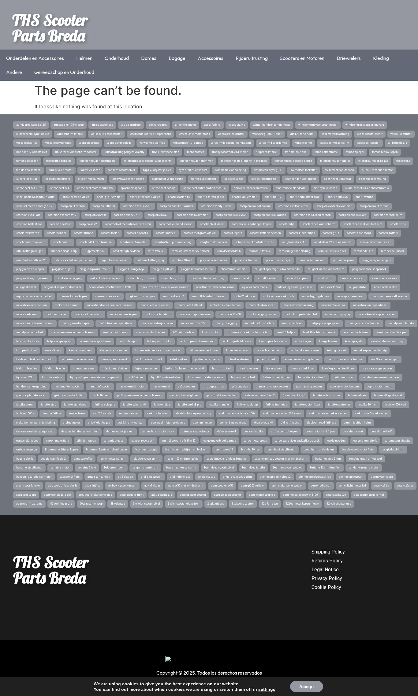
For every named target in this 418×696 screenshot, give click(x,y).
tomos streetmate (326, 152)
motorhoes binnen (67, 305)
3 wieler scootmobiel (146, 503)
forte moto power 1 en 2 (259, 395)
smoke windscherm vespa (251, 188)
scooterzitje (286, 224)
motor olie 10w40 (229, 314)
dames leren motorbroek (158, 431)
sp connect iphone (132, 188)
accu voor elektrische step (95, 494)
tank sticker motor (61, 170)
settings (266, 689)
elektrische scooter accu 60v (237, 413)
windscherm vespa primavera (364, 124)
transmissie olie (296, 152)
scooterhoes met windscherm (362, 224)
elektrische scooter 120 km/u (282, 413)
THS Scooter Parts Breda (50, 27)
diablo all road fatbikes (321, 422)
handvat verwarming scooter (380, 377)
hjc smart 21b (25, 377)
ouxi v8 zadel (241, 278)
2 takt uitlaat (215, 503)
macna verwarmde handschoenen (73, 332)
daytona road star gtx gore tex (35, 431)
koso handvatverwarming (387, 341)
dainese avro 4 (226, 431)
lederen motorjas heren (95, 341)
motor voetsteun (27, 314)
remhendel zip (363, 251)
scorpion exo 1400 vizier (192, 215)
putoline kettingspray (150, 260)
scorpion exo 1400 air (352, 215)
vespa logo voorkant (58, 142)
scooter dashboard (359, 233)
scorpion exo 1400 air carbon (312, 215)
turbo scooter (195, 152)
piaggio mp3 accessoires (197, 269)
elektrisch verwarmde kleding (35, 422)
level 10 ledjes (286, 332)
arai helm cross (180, 476)
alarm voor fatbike (28, 485)
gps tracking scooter (309, 386)
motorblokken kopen (261, 305)
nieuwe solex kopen (108, 296)
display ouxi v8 (263, 422)
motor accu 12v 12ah (194, 323)
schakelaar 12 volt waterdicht (333, 242)
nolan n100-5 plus (385, 287)
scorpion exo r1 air (28, 215)
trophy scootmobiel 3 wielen (230, 152)
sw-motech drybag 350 (268, 170)
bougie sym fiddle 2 (53, 458)
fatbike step (48, 404)
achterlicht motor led (352, 485)
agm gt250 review (252, 485)
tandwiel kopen (90, 170)
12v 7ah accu (270, 503)
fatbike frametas (276, 404)
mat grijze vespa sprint (325, 323)
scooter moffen (166, 233)
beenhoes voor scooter (287, 467)
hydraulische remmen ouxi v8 (184, 368)
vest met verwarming (335, 133)
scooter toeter (110, 233)
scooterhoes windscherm (318, 224)
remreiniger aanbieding (294, 251)
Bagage (177, 58)
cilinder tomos (86, 440)
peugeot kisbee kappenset (369, 269)
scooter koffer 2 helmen (265, 233)
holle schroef (274, 368)
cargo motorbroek (255, 440)
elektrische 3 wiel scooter (371, 413)
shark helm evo (337, 196)
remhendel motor (392, 251)
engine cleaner (129, 413)
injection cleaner (146, 368)
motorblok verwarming (298, 305)
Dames (148, 58)
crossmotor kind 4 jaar (320, 431)
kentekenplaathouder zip (370, 350)
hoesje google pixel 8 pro (338, 368)
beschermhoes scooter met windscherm (281, 458)
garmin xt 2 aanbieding (222, 395)
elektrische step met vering (193, 413)
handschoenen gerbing (31, 386)
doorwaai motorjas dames (168, 422)
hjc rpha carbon (52, 377)
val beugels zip (397, 142)
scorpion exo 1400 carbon (270, 215)
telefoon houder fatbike (335, 160)
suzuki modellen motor (377, 170)
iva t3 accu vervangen (384, 359)
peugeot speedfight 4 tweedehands (277, 269)
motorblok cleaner (333, 305)
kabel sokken (178, 359)
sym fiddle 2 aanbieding (230, 170)
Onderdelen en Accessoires (35, 58)
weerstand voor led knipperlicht (150, 133)
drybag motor (71, 422)
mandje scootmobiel (29, 332)
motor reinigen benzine (195, 314)
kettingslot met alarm (304, 350)
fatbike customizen (307, 404)
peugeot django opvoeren (32, 278)
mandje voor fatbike (401, 323)
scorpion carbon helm (388, 215)
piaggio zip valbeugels (376, 260)
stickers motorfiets (57, 178)
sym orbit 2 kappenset (193, 170)
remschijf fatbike (259, 251)
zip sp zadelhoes (102, 124)
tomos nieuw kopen (385, 152)
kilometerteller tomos (203, 350)
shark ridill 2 (273, 196)
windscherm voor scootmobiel (318, 124)
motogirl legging (226, 323)
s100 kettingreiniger (29, 251)
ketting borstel (336, 350)
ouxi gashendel (26, 287)
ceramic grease (114, 440)
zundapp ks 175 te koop (69, 124)
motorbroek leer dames (225, 305)
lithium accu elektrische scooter (248, 332)
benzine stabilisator (29, 467)
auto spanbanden (99, 476)
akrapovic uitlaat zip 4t (62, 485)
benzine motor (60, 467)
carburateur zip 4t (365, 440)
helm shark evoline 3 (312, 377)
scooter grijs (331, 233)
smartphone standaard (291, 188)
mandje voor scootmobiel (364, 323)
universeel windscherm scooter (75, 152)
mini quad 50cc (292, 323)
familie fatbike (52, 413)
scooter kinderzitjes (302, 233)
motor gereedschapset (76, 323)
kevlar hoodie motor (269, 350)
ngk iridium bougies (142, 296)
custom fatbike (253, 431)
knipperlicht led (26, 350)
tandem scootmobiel (121, 170)
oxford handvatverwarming (207, 278)
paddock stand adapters (105, 278)
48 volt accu (117, 503)
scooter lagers (233, 233)
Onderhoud (117, 58)
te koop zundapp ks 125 (373, 160)
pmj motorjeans (343, 260)
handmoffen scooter (67, 386)
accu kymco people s (262, 494)
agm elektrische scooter (287, 485)
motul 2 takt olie (244, 296)
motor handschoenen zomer (35, 323)
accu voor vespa (26, 494)
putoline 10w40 (182, 260)
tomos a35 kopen (27, 160)
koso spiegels (354, 341)
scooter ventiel (56, 233)
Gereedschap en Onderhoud (64, 72)
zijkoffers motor (185, 124)
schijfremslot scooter (213, 242)
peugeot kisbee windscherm (326, 269)
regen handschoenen (115, 260)
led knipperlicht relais (236, 341)
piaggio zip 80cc (163, 269)
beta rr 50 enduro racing (183, 458)
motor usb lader (56, 314)
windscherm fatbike (70, 133)
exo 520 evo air (102, 413)
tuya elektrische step (165, 152)
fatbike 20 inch (367, 404)
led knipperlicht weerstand (197, 341)
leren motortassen (355, 332)
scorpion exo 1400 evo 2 (231, 215)
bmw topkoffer (83, 458)
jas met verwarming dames (301, 359)
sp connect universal (337, 178)
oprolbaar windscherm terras (215, 287)
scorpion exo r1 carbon (374, 206)
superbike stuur (26, 178)
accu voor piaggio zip (57, 494)
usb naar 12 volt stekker (31, 152)
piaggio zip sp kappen (30, 269)
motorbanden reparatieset (370, 305)
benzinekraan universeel (365, 458)
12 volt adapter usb (339, 503)
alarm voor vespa (382, 476)
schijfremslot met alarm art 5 (254, 242)
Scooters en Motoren (302, 58)
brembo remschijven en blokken (186, 449)
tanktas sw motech (28, 170)
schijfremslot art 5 (294, 242)
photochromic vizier (234, 269)
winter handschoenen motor (271, 124)
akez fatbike (92, 485)
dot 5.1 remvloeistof (130, 422)
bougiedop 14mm (393, 449)
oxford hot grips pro (141, 278)
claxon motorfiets (57, 440)
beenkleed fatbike (253, 467)
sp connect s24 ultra (29, 188)
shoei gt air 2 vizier (109, 196)
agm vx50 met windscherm (185, 485)
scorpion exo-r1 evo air (137, 206)
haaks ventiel (161, 386)
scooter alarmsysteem (30, 242)
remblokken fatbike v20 (31, 260)
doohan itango (202, 422)
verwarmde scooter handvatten (231, 142)
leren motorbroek (27, 341)
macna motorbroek (115, 332)
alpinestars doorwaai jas (315, 476)
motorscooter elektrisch (278, 296)
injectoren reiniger (115, 368)
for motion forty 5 (294, 395)
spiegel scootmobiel (264, 178)
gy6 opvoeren (186, 386)
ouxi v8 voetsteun (268, 278)
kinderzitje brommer (113, 350)
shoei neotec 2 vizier (75, 196)
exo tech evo (77, 413)
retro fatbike (156, 251)
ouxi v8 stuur (324, 278)
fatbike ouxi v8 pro (189, 404)
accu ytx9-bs (381, 485)
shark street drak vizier (145, 196)
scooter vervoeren (27, 233)
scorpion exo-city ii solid (216, 206)
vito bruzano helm (302, 133)
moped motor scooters (259, 323)
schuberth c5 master (133, 242)
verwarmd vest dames (273, 142)
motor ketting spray (337, 314)
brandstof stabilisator (281, 449)
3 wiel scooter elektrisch (184, 503)
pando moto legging (69, 278)
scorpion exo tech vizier (293, 206)
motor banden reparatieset (116, 323)
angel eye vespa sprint (237, 476)
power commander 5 (312, 260)
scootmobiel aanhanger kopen (251, 224)
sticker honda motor (91, 178)
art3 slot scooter (151, 476)
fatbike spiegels (105, 404)
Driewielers (349, 58)
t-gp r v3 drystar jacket (157, 170)
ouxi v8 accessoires (384, 278)
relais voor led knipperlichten (73, 260)
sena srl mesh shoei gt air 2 (34, 206)
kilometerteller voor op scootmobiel (158, 350)
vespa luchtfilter (401, 133)
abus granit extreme (29, 503)
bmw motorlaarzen (112, 458)
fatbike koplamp (247, 404)
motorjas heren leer (350, 296)
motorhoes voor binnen (31, 305)
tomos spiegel (355, 152)
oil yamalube (357, 287)
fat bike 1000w (25, 413)
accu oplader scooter (193, 494)
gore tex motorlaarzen (344, 386)
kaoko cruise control (149, 359)
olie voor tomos (331, 287)
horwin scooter (248, 368)
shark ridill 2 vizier (244, 196)
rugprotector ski (94, 251)
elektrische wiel (157, 413)
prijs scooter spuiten (213, 260)
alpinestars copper (351, 476)
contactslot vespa (27, 440)
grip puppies (240, 386)
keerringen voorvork (114, 359)
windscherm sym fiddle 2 (32, 133)
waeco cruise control (231, 133)
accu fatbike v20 (336, 494)
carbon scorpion (26, 449)
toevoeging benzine (59, 160)
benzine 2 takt (87, 467)
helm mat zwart (344, 377)
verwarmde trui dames (188, 142)
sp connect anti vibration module (204, 188)
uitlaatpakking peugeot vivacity (124, 152)
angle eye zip (206, 476)
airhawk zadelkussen (122, 485)
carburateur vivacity (397, 440)
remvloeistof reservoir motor (190, 251)
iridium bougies (26, 368)
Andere (14, 72)
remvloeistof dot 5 (229, 251)
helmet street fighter (276, 377)
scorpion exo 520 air (127, 215)
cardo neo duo (336, 440)
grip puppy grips (213, 386)
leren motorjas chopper (391, 332)
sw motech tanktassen (339, 170)
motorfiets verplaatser (155, 305)
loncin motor (210, 332)
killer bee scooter (237, 350)
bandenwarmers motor (364, 467)
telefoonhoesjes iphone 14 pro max (244, 160)
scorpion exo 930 (95, 215)
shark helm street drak (304, 196)
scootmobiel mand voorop (175, 224)
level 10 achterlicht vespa (319, 332)
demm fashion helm (357, 422)
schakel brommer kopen (375, 242)
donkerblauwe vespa (233, 422)
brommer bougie (146, 449)
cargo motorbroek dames (219, 440)
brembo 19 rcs (250, 449)
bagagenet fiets (70, 476)
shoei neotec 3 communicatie (35, 196)
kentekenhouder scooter (77, 359)
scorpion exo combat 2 (62, 215)
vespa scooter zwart (370, 133)
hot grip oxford (221, 368)
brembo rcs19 (224, 449)
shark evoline (364, 196)
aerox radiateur (321, 485)
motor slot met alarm (88, 314)
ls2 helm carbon (183, 332)
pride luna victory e (278, 260)
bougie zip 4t (24, 458)
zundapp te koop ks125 (31, 124)
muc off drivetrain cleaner (209, 296)
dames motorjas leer (120, 431)
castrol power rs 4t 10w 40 (179, 440)
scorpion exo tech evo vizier (334, 206)
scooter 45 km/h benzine (95, 242)
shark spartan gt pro (211, 196)
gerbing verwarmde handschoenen (139, 395)
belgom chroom (114, 467)
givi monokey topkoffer (69, 395)
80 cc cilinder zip (61, 503)
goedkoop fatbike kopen (31, 395)
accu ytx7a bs (405, 485)
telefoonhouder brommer (196, 160)
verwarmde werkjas (152, 142)
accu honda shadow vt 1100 (300, 494)
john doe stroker (238, 359)
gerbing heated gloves (184, 395)
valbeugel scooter (368, 142)
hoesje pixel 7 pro (302, 368)
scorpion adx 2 (88, 224)
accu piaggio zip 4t (132, 494)
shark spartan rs (179, 196)
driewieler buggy (99, 422)
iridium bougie (55, 368)
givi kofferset (100, 395)
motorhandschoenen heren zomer (109, 305)
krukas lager (303, 341)
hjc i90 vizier (135, 377)
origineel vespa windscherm (62, 287)
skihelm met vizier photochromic (367, 188)
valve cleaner (303, 142)
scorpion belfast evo (29, 224)
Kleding (381, 58)
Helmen (84, 58)
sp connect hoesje (163, 188)
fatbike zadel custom (326, 395)
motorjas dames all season (389, 296)
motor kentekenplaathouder (376, 314)
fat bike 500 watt (395, 404)
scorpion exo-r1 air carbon (176, 206)
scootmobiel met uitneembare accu (128, 224)
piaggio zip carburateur (95, 269)
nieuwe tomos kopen (73, 296)
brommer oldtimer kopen (61, 449)
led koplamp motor (159, 341)
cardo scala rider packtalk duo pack (297, 440)
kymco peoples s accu (273, 341)
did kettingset (290, 422)
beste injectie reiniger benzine (227, 458)
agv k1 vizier (152, 485)
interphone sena (84, 368)
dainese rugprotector (195, 431)
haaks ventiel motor (132, 386)
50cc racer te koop (91, 503)
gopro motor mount (379, 386)
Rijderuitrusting (252, 58)
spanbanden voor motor (300, 178)
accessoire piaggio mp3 (369, 494)
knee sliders (53, 350)
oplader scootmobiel (255, 287)
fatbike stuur (24, 404)
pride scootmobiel (246, 260)
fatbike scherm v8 (134, 404)
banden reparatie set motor (34, 476)
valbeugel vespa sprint (334, 142)
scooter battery (388, 233)
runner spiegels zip (64, 251)
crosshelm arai (353, 431)
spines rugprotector (203, 178)
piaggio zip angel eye (131, 269)
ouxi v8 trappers (297, 278)
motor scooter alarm (158, 314)
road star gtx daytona (126, 251)
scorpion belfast (60, 224)
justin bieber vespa (207, 359)
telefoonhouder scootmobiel (98, 160)
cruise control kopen (284, 431)
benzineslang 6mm (328, 458)
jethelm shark (266, 359)
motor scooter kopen (123, 314)
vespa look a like (26, 142)
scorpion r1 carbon (73, 206)
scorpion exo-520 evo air (255, 206)
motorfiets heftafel (189, 305)
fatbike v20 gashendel (388, 395)
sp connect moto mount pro (95, 188)
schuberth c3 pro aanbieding (173, 242)
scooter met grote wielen (200, 233)
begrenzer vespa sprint (181, 467)
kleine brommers (80, 350)
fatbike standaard (75, 404)
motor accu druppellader (157, 323)
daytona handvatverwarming (80, 431)
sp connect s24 (59, 188)
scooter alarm (62, 242)
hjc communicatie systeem (205, 377)
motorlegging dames (315, 296)
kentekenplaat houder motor (35, 359)
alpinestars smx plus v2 (275, 476)
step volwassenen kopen (128, 178)
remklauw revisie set (332, 251)
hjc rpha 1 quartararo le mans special (94, 377)
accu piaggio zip (161, 494)
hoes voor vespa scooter (377, 368)
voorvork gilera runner (267, 133)
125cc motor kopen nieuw (302, 503)
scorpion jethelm (104, 206)
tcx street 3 (403, 160)
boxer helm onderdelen (319, 449)
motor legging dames (263, 314)
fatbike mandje (219, 404)
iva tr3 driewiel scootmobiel (345, 359)
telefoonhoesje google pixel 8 (293, 160)
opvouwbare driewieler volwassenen (164, 287)
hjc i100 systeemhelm (165, 377)
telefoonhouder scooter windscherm (148, 160)
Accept (306, 686)
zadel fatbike (212, 124)
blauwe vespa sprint (146, 458)
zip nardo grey (158, 124)
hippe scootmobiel (243, 377)
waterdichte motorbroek (194, 133)
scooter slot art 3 (137, 233)
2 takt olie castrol (243, 503)
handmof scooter (100, 386)
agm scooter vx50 (222, 485)
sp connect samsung (372, 178)
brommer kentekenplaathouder (106, 449)
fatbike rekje (162, 404)
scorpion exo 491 (158, 215)
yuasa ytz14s (237, 124)
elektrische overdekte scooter (328, 413)
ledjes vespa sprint (59, 341)
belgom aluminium (145, 467)
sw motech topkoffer (303, 170)
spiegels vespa (233, 178)
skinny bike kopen (325, 188)
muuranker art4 (173, 296)
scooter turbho (83, 233)
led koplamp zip (129, 341)
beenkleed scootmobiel (219, 467)
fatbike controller (339, 404)
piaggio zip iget (62, 269)
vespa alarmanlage (119, 142)
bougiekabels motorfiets (358, 449)
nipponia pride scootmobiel (34, 296)
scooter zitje (398, 224)
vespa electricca (89, 142)
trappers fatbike (266, 152)
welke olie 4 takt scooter (106, 133)
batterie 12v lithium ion (325, 467)
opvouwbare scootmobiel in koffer (111, 287)
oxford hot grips (172, 278)
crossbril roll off (381, 431)
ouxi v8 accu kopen (352, 278)
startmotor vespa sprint (167, 178)
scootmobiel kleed (212, 224)
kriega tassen (328, 341)
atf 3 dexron (125, 476)
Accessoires (210, 58)
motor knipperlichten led (301, 314)
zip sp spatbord (131, 124)
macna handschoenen (150, 332)
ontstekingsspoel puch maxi (295, 287)
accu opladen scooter (227, 494)
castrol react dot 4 (143, 440)
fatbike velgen (357, 395)
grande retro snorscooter (272, 386)
